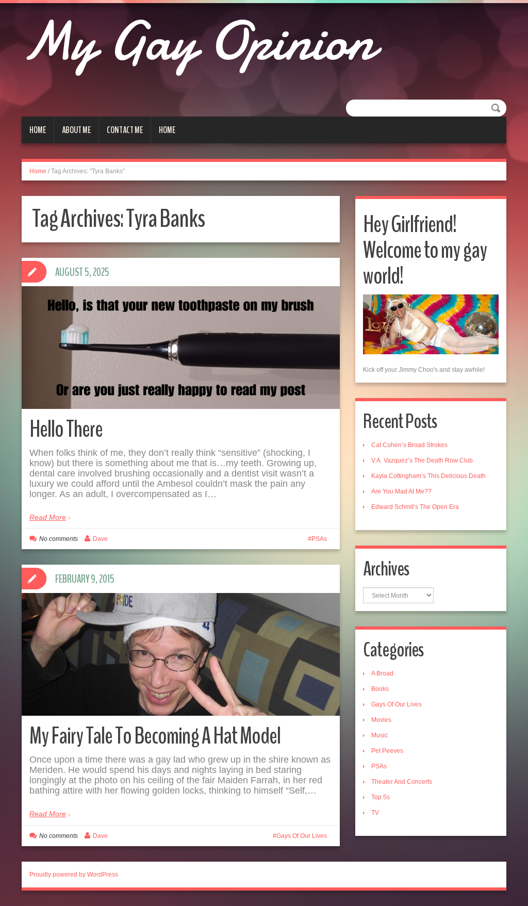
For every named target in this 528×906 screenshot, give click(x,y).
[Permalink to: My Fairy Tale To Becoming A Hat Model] (181, 654)
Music (379, 735)
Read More (47, 517)
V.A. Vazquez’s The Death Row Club (422, 460)
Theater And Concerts (401, 781)
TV (375, 812)
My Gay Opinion (198, 41)
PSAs (319, 538)
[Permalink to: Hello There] (181, 347)
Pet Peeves (387, 750)
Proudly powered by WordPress (73, 874)
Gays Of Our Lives (301, 835)
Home (37, 130)
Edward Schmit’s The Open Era (415, 506)
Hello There (66, 429)
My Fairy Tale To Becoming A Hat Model (154, 736)
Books (380, 689)
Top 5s (380, 797)
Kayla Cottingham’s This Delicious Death (428, 476)
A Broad (382, 673)
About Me (76, 130)
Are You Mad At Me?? (401, 491)
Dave (100, 538)
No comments (58, 538)
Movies (381, 719)
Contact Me (125, 130)
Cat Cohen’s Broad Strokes (409, 445)
